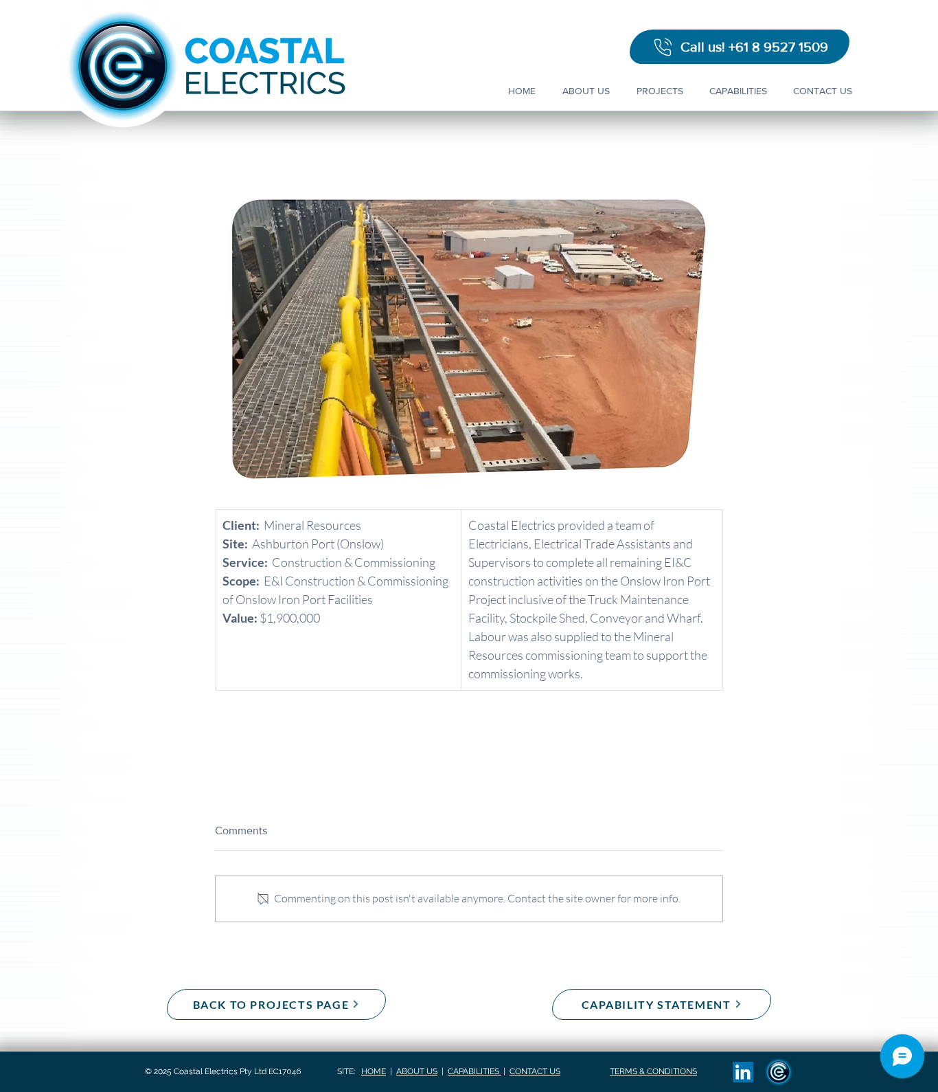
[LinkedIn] (743, 1072)
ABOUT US (416, 1071)
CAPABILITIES (474, 1071)
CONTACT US (535, 1071)
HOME (373, 1071)
